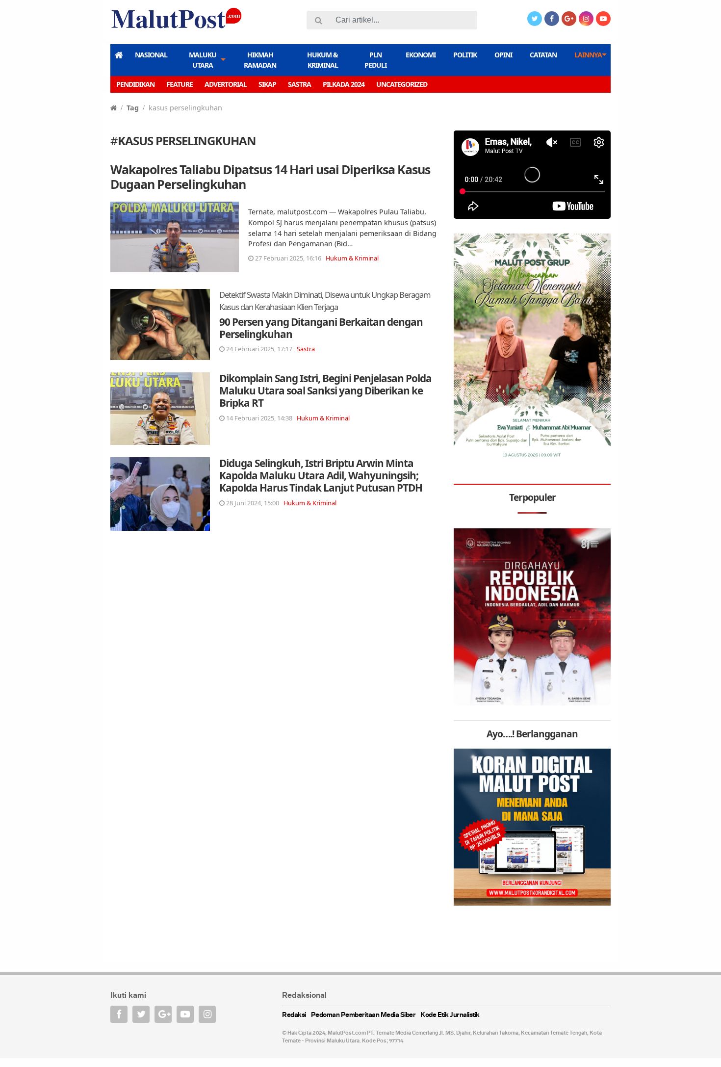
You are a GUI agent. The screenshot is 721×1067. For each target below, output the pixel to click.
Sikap (267, 84)
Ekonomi (421, 54)
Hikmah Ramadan (260, 60)
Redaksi (294, 1015)
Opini (503, 54)
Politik (465, 54)
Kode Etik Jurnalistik (450, 1015)
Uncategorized (401, 84)
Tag (133, 107)
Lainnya (588, 54)
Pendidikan (135, 84)
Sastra (299, 84)
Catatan (543, 54)
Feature (179, 84)
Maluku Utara (202, 60)
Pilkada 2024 (343, 84)
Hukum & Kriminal (322, 60)
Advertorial (226, 84)
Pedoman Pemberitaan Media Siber (363, 1015)
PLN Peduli (375, 60)
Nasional (151, 54)
